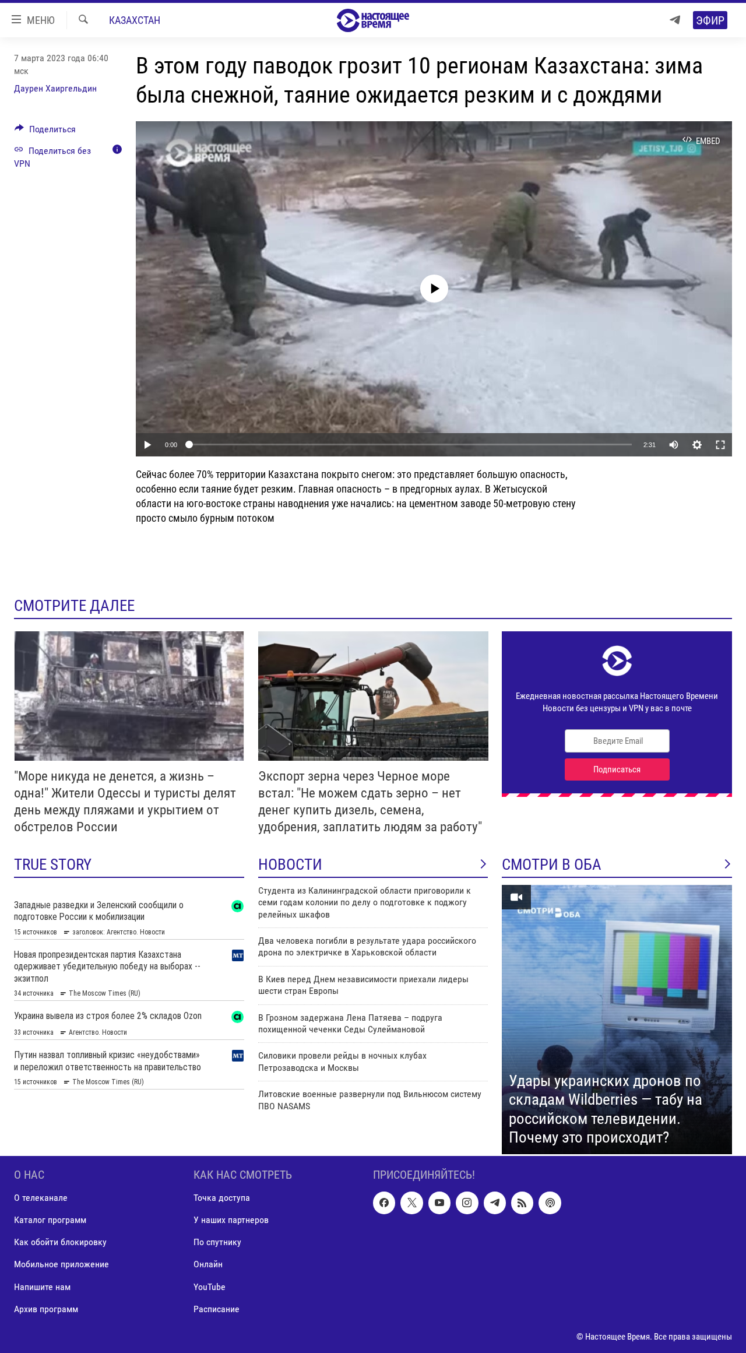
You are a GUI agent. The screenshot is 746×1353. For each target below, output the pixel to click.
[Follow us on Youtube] (439, 1203)
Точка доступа (221, 1197)
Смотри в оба (551, 864)
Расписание (216, 1308)
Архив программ (46, 1308)
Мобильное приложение (61, 1264)
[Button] (45, 132)
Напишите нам (42, 1286)
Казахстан (134, 20)
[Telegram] (675, 20)
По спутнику (217, 1241)
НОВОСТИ (290, 864)
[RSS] (522, 1203)
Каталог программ (50, 1219)
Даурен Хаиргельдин (55, 88)
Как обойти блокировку (60, 1241)
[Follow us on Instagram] (467, 1203)
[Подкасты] (550, 1203)
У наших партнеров (231, 1219)
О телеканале (41, 1197)
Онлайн (208, 1264)
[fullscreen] (720, 444)
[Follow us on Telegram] (495, 1203)
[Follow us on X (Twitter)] (411, 1203)
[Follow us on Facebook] (384, 1203)
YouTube (209, 1286)
